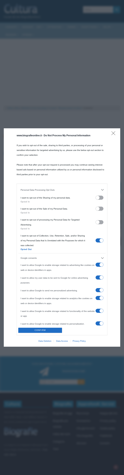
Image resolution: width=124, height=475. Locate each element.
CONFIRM (40, 330)
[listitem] (62, 190)
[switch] (99, 198)
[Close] (114, 134)
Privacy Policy (79, 341)
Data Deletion (44, 341)
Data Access (62, 341)
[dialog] (62, 237)
